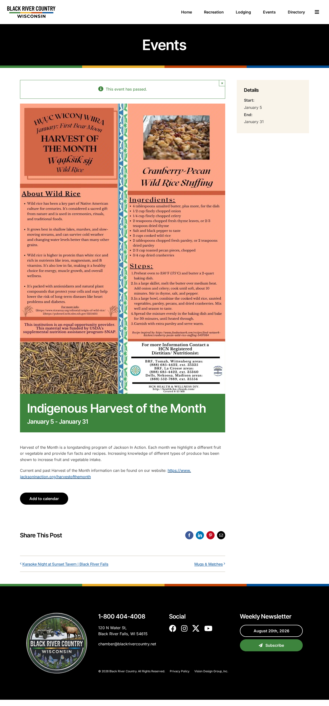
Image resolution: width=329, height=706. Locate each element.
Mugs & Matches (208, 564)
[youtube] (208, 628)
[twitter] (195, 628)
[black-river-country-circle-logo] (56, 614)
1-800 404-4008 (121, 616)
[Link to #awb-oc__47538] (317, 12)
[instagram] (184, 628)
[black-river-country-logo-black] (31, 8)
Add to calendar (44, 498)
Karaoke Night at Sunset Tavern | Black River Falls (65, 564)
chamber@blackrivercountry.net (127, 643)
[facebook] (172, 628)
